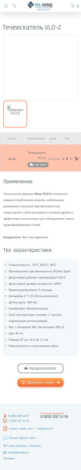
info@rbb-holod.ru (18, 452)
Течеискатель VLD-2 (36, 155)
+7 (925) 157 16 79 (17, 420)
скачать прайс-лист (21, 428)
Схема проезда (16, 445)
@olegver (9, 458)
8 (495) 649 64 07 (18, 416)
